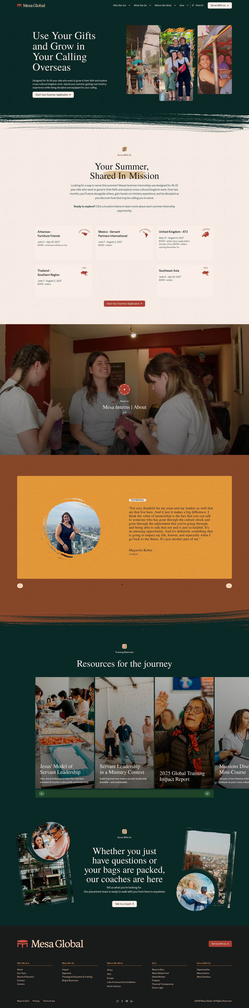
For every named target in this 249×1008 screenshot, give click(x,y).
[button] (121, 5)
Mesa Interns (203, 973)
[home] (31, 5)
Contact (21, 980)
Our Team (21, 973)
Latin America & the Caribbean (121, 982)
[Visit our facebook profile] (122, 1001)
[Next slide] (229, 585)
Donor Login (157, 987)
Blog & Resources (70, 980)
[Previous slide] (20, 585)
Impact (65, 969)
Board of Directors (25, 976)
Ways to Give (158, 969)
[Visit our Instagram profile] (117, 1001)
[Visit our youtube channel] (127, 1001)
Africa (110, 970)
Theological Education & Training (77, 976)
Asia (109, 974)
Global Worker (158, 976)
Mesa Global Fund (160, 973)
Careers (21, 984)
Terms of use (49, 1001)
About (20, 969)
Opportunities (203, 969)
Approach (66, 973)
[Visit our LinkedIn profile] (131, 1001)
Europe (110, 978)
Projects (156, 980)
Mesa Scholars (203, 976)
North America (114, 986)
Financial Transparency (163, 984)
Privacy (36, 1001)
